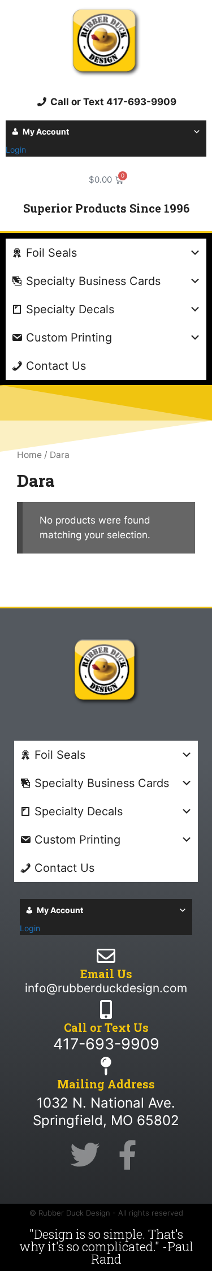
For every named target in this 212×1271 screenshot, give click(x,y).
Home (29, 454)
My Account (46, 131)
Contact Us (56, 366)
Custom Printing (69, 337)
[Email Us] (106, 955)
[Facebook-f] (127, 1155)
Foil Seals (51, 253)
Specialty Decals (70, 309)
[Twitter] (84, 1155)
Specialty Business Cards (93, 281)
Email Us (106, 973)
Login (16, 149)
